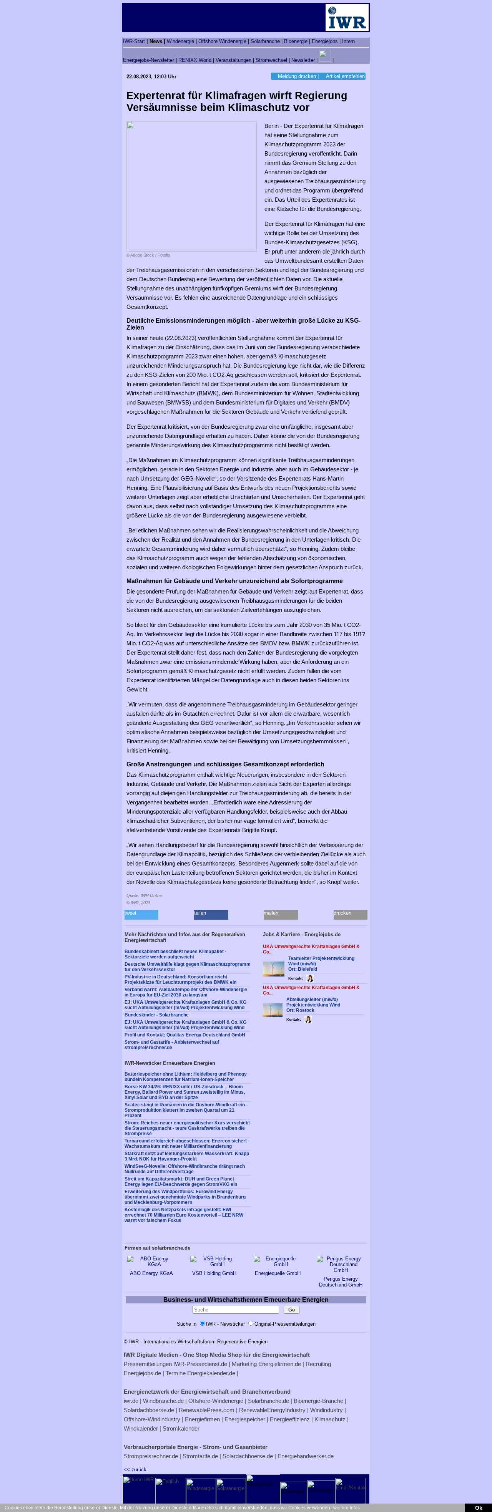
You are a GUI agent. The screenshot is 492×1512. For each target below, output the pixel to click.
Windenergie (180, 41)
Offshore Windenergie (222, 41)
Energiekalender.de (211, 1373)
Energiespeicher (244, 1419)
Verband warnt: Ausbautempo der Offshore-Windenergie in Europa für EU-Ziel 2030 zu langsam (186, 992)
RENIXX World (194, 60)
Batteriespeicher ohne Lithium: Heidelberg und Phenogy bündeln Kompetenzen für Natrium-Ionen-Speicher (186, 1076)
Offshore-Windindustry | (153, 1419)
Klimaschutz (330, 1419)
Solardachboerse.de (149, 1410)
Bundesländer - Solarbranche (157, 1015)
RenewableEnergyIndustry (272, 1410)
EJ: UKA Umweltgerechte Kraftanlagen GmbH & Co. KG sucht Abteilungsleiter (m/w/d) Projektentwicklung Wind (185, 1005)
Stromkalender (181, 1428)
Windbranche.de (163, 1401)
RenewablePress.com (206, 1410)
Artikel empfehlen (345, 76)
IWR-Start (134, 41)
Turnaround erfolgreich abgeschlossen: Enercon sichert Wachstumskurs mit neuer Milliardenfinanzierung (186, 1143)
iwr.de (131, 1401)
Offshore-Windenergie (215, 1401)
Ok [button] (478, 1508)
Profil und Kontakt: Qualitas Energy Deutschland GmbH (185, 1035)
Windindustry (326, 1410)
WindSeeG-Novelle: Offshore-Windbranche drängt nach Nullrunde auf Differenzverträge (185, 1169)
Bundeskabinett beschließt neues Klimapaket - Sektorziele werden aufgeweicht (175, 954)
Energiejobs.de (142, 1373)
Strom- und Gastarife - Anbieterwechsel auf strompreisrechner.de (172, 1045)
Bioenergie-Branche (318, 1401)
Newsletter (303, 60)
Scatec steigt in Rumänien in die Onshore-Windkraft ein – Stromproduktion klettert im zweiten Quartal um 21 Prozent (187, 1110)
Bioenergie (296, 41)
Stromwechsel (271, 60)
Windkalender (141, 1428)
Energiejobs (325, 41)
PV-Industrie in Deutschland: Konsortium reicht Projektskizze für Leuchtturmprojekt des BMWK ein (180, 979)
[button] (141, 915)
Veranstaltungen (233, 60)
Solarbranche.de (268, 1401)
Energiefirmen (202, 1419)
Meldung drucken (297, 76)
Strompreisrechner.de (151, 1456)
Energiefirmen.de (279, 1364)
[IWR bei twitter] (338, 60)
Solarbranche (265, 41)
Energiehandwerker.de (306, 1456)
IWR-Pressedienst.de (200, 1364)
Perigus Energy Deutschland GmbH (340, 1282)
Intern (348, 41)
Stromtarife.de (200, 1456)
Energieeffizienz (290, 1419)
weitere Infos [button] (346, 1507)
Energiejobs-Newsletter (148, 60)
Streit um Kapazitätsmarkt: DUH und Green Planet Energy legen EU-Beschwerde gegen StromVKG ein (181, 1181)
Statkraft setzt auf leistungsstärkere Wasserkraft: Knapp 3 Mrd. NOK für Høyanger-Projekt (187, 1156)
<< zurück (135, 1469)
